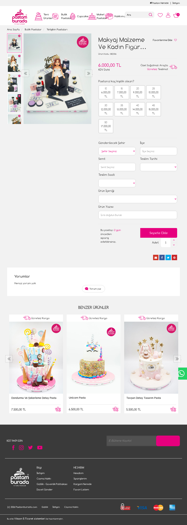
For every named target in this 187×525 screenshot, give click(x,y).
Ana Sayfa (13, 29)
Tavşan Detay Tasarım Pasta (143, 398)
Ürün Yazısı (106, 206)
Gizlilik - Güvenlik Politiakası (52, 484)
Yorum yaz (95, 288)
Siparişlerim (80, 478)
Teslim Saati (106, 174)
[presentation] (26, 73)
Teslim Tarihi (148, 159)
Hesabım (78, 473)
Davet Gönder (45, 489)
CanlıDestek (181, 374)
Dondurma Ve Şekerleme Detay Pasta (33, 398)
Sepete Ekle (159, 233)
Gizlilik (45, 507)
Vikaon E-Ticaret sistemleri (29, 519)
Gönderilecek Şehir (111, 143)
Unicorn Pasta (77, 397)
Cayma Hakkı (44, 478)
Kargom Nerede (83, 484)
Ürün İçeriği (106, 191)
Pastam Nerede (160, 3)
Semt (101, 159)
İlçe (142, 143)
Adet (155, 242)
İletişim (176, 3)
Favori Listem (81, 489)
